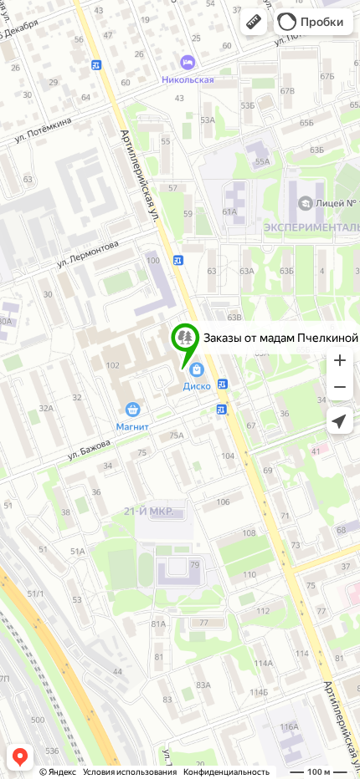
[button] (253, 21)
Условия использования (130, 771)
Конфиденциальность (226, 771)
